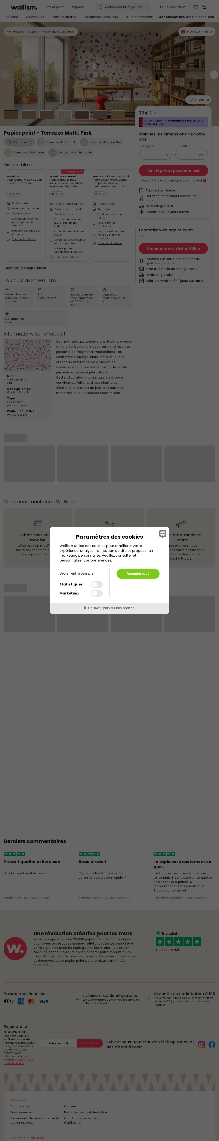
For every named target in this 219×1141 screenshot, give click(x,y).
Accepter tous (138, 573)
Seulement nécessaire (76, 573)
